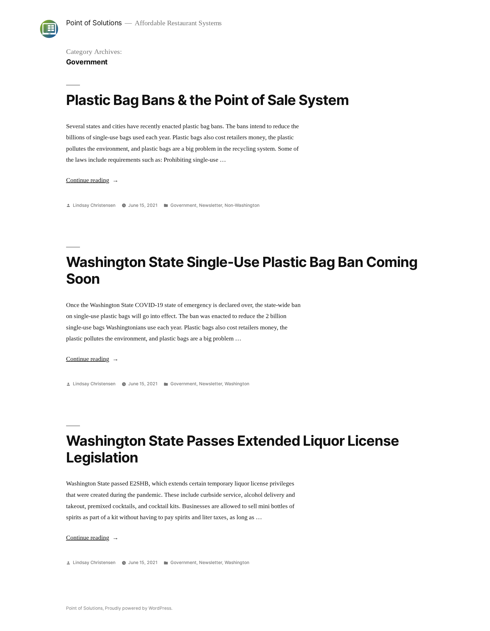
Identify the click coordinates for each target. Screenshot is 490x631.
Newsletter (210, 205)
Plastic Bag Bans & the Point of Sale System (207, 99)
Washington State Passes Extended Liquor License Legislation (232, 449)
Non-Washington (242, 205)
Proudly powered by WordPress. (138, 608)
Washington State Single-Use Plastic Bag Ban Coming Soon (242, 270)
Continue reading (92, 180)
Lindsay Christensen (94, 205)
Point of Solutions (94, 22)
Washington (237, 383)
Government (183, 205)
